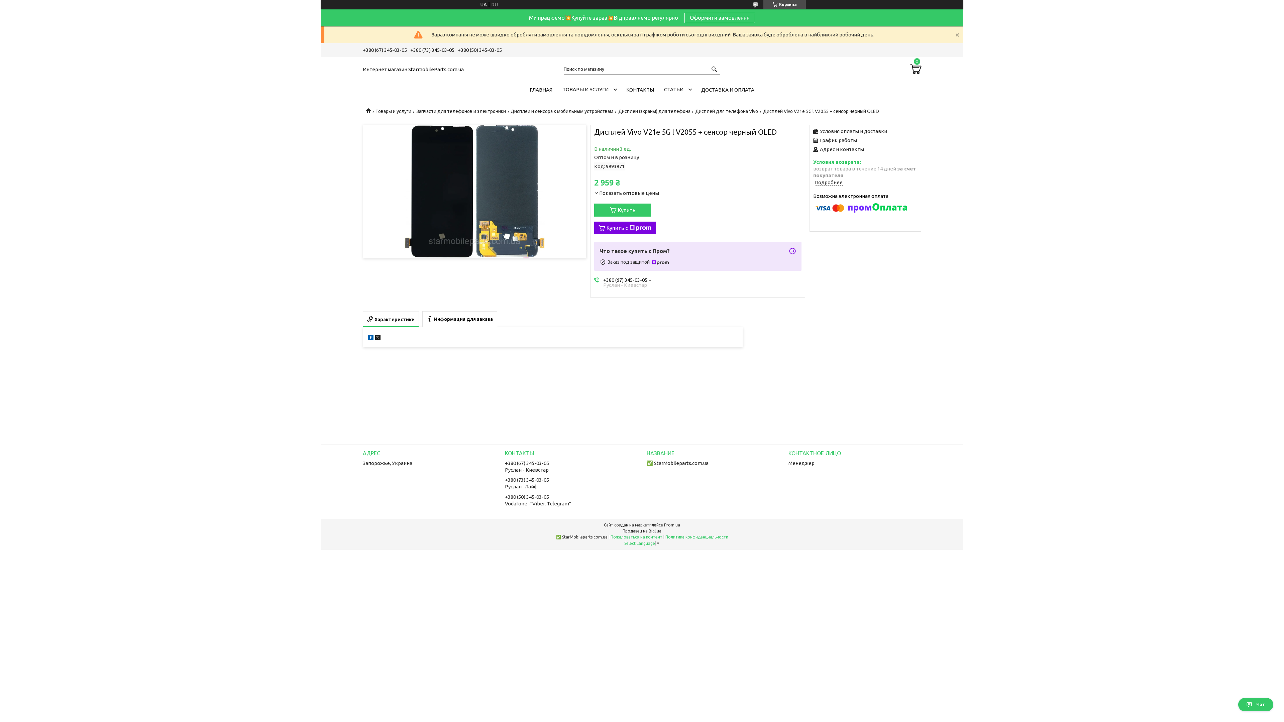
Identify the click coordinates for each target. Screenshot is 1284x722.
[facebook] (370, 338)
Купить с (617, 228)
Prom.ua (672, 525)
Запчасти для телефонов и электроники (461, 111)
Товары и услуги (585, 89)
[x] (378, 338)
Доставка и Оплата (727, 90)
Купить (626, 210)
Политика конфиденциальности (696, 537)
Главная (541, 90)
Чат (1260, 704)
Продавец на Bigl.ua (642, 531)
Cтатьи (673, 89)
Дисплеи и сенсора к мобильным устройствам (562, 111)
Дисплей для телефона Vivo (726, 111)
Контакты (640, 90)
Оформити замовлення (720, 18)
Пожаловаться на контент (636, 537)
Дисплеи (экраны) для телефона (654, 111)
